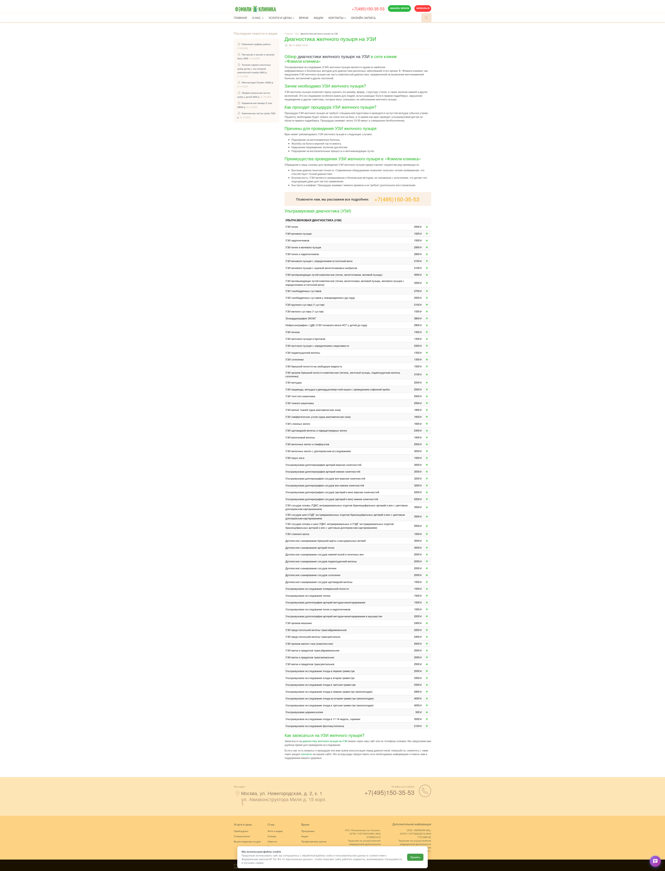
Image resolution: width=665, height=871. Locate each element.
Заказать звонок (399, 8)
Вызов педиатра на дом (247, 841)
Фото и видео (275, 831)
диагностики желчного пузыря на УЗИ (334, 56)
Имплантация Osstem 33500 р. (258, 82)
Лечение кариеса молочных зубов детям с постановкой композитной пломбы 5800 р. (254, 68)
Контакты (336, 18)
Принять (415, 857)
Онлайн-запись (363, 18)
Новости (272, 841)
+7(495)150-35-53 (368, 9)
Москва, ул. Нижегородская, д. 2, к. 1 (281, 793)
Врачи (303, 18)
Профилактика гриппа (313, 841)
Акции (318, 18)
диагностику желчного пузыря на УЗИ (325, 741)
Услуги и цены (280, 18)
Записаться (422, 8)
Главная (240, 18)
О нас (257, 18)
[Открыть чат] (655, 861)
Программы (308, 831)
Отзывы (272, 836)
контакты (306, 754)
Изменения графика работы (256, 44)
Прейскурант (241, 831)
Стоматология (242, 836)
